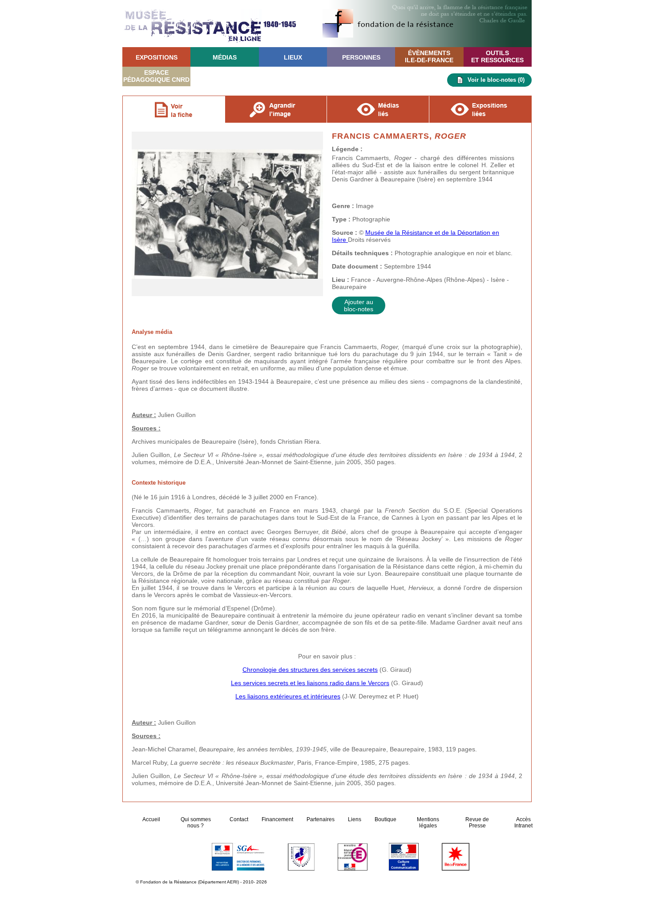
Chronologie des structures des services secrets (310, 669)
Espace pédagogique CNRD (156, 76)
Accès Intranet (523, 822)
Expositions (157, 57)
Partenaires (321, 819)
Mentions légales (428, 822)
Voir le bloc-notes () (496, 79)
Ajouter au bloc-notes (358, 305)
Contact (239, 819)
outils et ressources (497, 56)
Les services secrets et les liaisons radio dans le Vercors (310, 682)
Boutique (385, 819)
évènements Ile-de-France (429, 56)
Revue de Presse (477, 822)
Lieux (293, 57)
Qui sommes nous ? (196, 822)
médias (225, 57)
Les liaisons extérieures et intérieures (287, 696)
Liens (354, 819)
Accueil (151, 819)
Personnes (361, 57)
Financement (277, 819)
